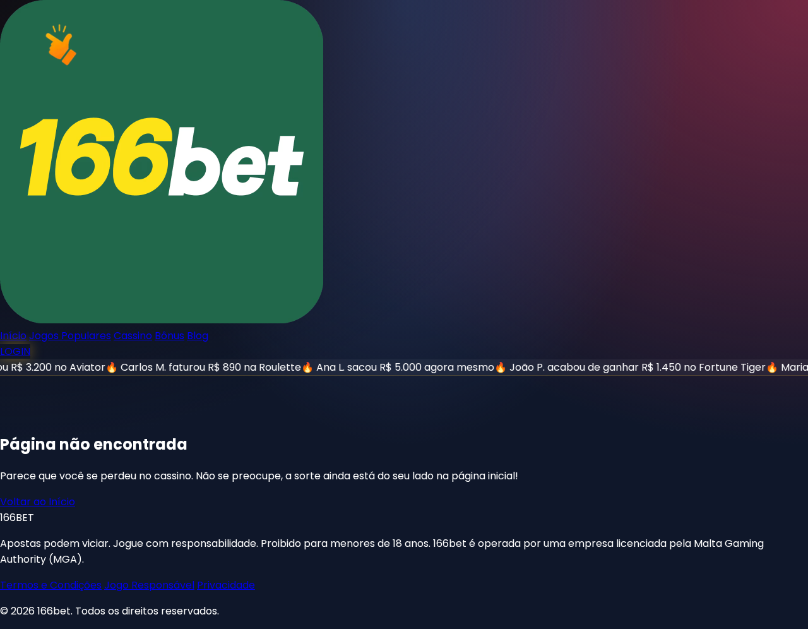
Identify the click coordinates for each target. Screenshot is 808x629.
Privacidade (226, 585)
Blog (197, 335)
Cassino (133, 335)
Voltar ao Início (37, 501)
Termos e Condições (51, 585)
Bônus (169, 335)
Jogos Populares (70, 335)
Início (13, 335)
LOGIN (15, 351)
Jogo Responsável (149, 585)
